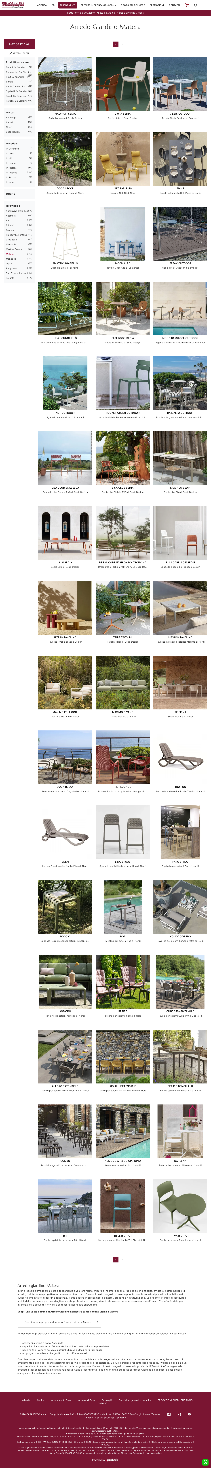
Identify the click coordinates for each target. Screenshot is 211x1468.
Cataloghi (107, 1400)
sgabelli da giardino (17, 91)
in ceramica (12, 148)
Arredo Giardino (106, 13)
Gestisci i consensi (116, 1417)
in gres (10, 153)
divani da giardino (16, 67)
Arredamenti (68, 5)
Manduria (11, 244)
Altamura (11, 215)
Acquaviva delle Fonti (17, 211)
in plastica (11, 172)
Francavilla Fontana (16, 234)
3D (53, 5)
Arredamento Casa (61, 1400)
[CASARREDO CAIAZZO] (13, 5)
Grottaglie (11, 239)
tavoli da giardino (16, 96)
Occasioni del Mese (133, 5)
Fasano (10, 230)
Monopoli (11, 258)
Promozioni (157, 5)
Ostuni (9, 263)
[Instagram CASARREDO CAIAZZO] (179, 1414)
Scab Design (13, 131)
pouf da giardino (15, 77)
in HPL (9, 158)
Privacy (89, 1417)
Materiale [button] (12, 143)
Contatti (174, 5)
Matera (10, 254)
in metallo (11, 167)
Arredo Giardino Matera (130, 13)
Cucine (40, 1400)
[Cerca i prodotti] (195, 5)
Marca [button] (10, 112)
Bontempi (11, 117)
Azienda (42, 5)
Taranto (10, 278)
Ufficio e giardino (85, 13)
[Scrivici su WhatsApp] (205, 1462)
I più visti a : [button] (13, 205)
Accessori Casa (86, 1400)
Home (70, 13)
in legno (10, 163)
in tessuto (11, 177)
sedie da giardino (15, 86)
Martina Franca (14, 249)
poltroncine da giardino (19, 72)
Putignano (11, 268)
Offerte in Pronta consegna (98, 5)
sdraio (9, 81)
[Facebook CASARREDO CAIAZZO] (169, 1414)
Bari (8, 220)
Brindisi (10, 225)
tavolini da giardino (16, 100)
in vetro (10, 182)
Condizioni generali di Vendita (135, 1400)
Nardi (9, 127)
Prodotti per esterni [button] (17, 62)
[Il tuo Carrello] (187, 5)
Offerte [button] (10, 193)
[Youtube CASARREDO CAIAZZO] (189, 1414)
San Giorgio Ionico (16, 273)
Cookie (99, 1417)
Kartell (9, 122)
